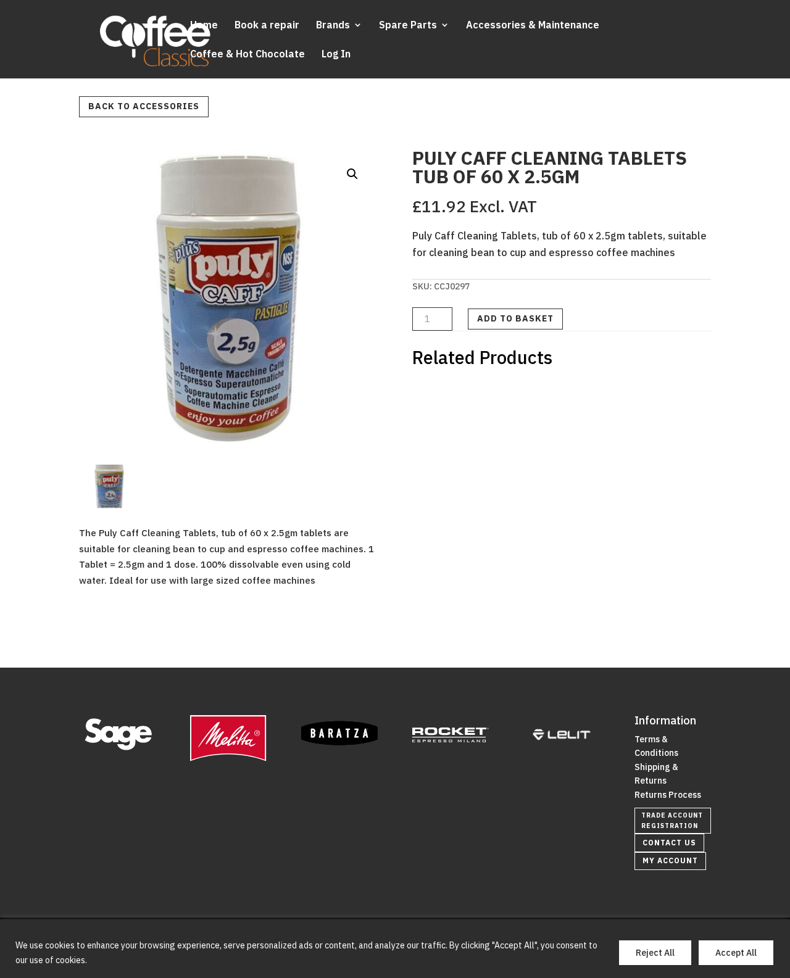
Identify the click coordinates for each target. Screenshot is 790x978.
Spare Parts (408, 25)
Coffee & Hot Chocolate (247, 54)
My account (670, 860)
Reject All (655, 952)
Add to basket (515, 318)
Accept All (736, 952)
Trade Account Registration (672, 820)
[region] (395, 948)
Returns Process (667, 794)
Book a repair (267, 25)
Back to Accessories (143, 106)
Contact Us (669, 842)
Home (204, 25)
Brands (333, 25)
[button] (352, 174)
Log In (336, 54)
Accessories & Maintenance (532, 25)
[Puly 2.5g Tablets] (109, 502)
